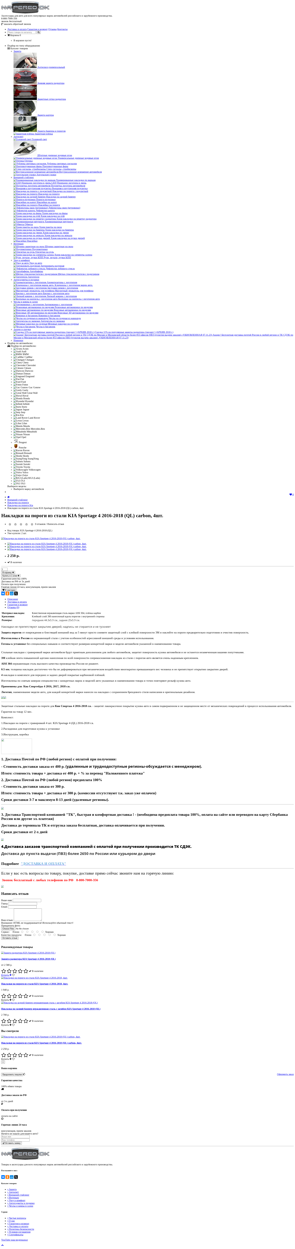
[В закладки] (13, 975)
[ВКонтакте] (3, 593)
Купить (5, 975)
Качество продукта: (11, 935)
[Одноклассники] (7, 593)
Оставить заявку (12, 1143)
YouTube (14, 1240)
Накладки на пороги (18, 502)
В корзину (7, 572)
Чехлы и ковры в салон (26, 301)
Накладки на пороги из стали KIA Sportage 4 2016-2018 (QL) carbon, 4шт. (41, 1043)
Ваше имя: (6, 900)
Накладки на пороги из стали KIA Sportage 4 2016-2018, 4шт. (34, 983)
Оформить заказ (285, 1074)
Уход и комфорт (22, 260)
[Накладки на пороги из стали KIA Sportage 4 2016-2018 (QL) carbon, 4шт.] (40, 538)
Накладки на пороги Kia (20, 505)
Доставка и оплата (17, 29)
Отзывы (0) (13, 607)
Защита (17, 51)
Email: (4, 906)
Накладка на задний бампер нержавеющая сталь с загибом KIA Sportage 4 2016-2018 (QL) (50, 1009)
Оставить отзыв (9, 938)
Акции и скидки (22, 329)
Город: (5, 903)
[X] (16, 593)
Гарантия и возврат (37, 29)
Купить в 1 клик (10, 576)
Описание (12, 599)
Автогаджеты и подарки (26, 279)
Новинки (18, 340)
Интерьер (19, 243)
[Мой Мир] (12, 593)
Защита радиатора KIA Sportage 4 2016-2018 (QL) (28, 959)
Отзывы (52, 29)
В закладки (10, 590)
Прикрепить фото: (10, 925)
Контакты (62, 29)
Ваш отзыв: (7, 920)
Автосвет (18, 136)
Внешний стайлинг (24, 177)
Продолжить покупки (12, 1074)
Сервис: (5, 932)
